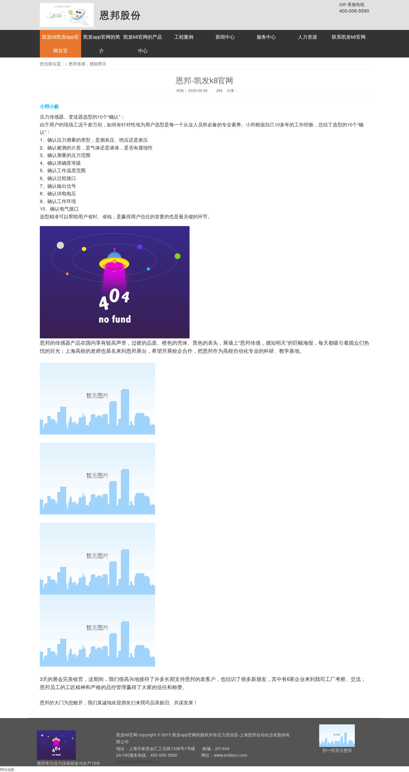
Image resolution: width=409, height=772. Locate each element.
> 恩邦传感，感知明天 (85, 63)
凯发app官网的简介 (101, 43)
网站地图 (7, 769)
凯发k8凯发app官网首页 (60, 43)
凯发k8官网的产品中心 (142, 43)
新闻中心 (225, 36)
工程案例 (183, 36)
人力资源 (307, 36)
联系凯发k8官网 (349, 36)
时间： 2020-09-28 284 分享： (206, 90)
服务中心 (266, 36)
